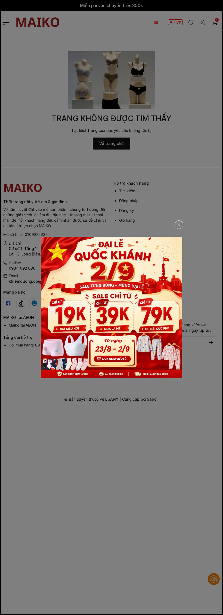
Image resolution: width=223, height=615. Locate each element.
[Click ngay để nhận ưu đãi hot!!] (111, 307)
